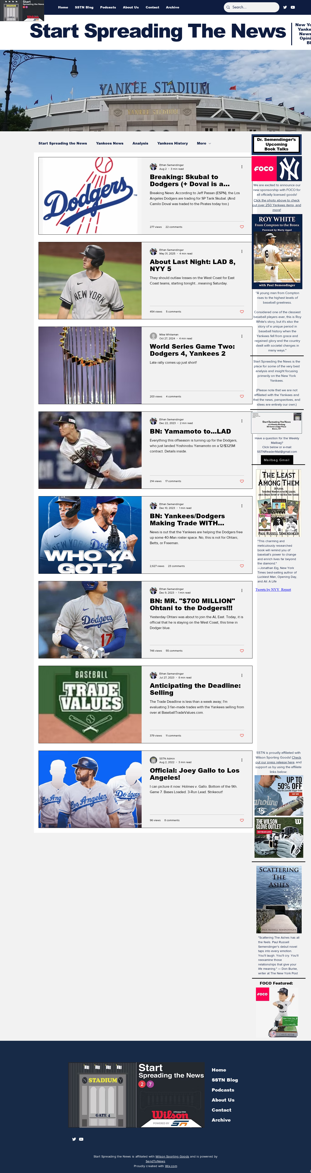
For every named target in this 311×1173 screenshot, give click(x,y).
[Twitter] (285, 7)
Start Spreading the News (62, 143)
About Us (223, 1099)
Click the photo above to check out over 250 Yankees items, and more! (276, 205)
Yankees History (172, 143)
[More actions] (243, 166)
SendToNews (155, 1161)
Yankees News (109, 143)
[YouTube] (292, 7)
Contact (221, 1109)
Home (219, 1069)
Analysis (140, 143)
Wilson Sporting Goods (172, 1156)
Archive (221, 1119)
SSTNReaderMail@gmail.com (277, 451)
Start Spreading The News (157, 31)
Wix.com (171, 1166)
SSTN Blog (225, 1079)
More (201, 143)
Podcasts (223, 1089)
